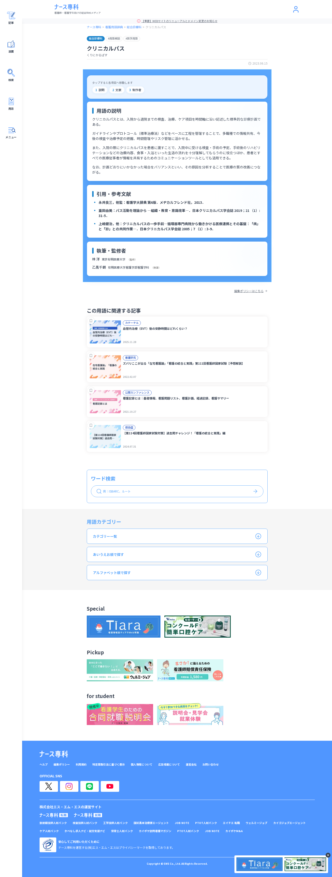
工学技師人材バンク (115, 822)
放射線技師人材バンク (53, 822)
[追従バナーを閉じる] (328, 855)
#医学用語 (132, 38)
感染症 (129, 427)
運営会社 (191, 764)
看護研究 (130, 357)
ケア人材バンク (49, 831)
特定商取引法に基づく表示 (108, 764)
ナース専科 (94, 27)
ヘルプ (44, 764)
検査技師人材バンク (85, 822)
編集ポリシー (62, 764)
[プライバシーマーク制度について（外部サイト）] (48, 844)
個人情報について (141, 764)
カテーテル (132, 323)
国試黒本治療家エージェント (151, 822)
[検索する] (255, 491)
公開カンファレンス (137, 392)
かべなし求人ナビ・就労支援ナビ (85, 831)
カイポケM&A (234, 831)
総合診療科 (134, 27)
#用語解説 (114, 38)
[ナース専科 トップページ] (54, 754)
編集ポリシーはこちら (249, 291)
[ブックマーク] (91, 320)
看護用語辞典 (114, 27)
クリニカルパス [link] (155, 27)
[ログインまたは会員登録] (296, 9)
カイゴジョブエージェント (289, 822)
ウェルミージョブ (256, 822)
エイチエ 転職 (231, 822)
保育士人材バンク (122, 831)
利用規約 (81, 764)
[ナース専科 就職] (88, 815)
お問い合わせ (210, 764)
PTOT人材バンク (206, 822)
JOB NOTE (182, 822)
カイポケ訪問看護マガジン (155, 831)
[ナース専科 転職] (54, 815)
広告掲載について (169, 764)
